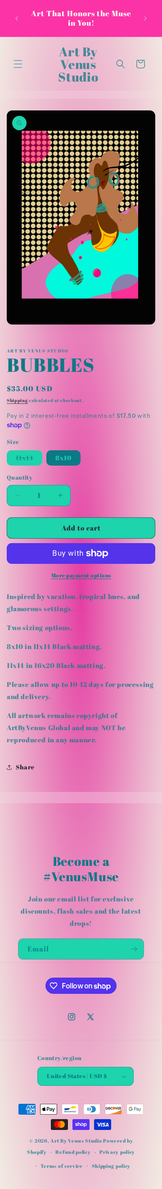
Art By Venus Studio (76, 1140)
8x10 (63, 457)
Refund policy (72, 1151)
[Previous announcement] (17, 18)
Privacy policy (117, 1151)
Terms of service (61, 1165)
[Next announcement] (145, 18)
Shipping (17, 400)
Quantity (19, 477)
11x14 (29, 459)
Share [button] (25, 767)
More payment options (81, 575)
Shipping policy (111, 1165)
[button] (18, 64)
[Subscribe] (134, 949)
